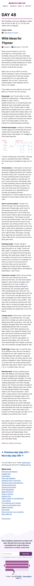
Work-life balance (8, 489)
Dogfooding (6, 476)
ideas (12, 443)
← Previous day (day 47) (15, 452)
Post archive (6, 519)
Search (13, 6)
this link (7, 557)
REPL (22, 284)
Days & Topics (24, 6)
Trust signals (6, 501)
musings (18, 443)
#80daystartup (25, 465)
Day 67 (15, 25)
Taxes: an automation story (11, 505)
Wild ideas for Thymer (11, 32)
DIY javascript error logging (11, 503)
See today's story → (24, 577)
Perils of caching (7, 494)
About (5, 6)
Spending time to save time (11, 480)
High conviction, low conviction (13, 512)
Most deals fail (7, 514)
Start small (5, 510)
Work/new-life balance (9, 472)
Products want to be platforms (12, 483)
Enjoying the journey (9, 487)
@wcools (8, 465)
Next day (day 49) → (13, 455)
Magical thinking (7, 507)
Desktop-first (6, 496)
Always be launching (9, 485)
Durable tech (6, 474)
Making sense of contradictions (13, 498)
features (5, 443)
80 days (23, 21)
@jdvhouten (17, 47)
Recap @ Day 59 (7, 492)
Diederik (7, 47)
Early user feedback (8, 478)
